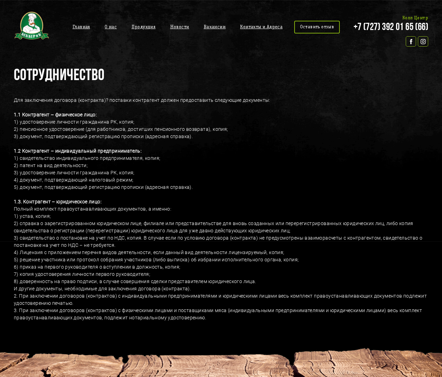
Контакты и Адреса (261, 27)
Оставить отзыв (317, 27)
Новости (179, 27)
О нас (111, 27)
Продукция (144, 27)
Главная (81, 27)
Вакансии (214, 27)
